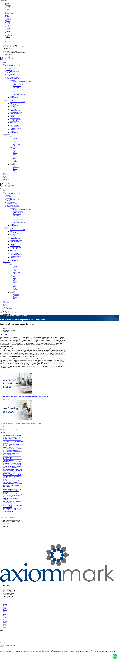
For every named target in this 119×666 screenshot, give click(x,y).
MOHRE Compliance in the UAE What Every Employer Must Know (12, 462)
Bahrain (8, 5)
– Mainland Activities (15, 119)
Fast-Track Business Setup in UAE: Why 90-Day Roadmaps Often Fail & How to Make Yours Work (13, 466)
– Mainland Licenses (15, 118)
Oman (8, 7)
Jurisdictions (6, 134)
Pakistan (8, 41)
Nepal (8, 40)
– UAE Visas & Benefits (16, 125)
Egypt (8, 26)
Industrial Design (10, 68)
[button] (5, 526)
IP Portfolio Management (12, 71)
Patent (8, 67)
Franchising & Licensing (12, 75)
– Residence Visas (14, 121)
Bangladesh (9, 35)
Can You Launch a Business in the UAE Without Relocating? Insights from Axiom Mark (12, 478)
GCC (7, 3)
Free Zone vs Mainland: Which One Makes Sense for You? (12, 459)
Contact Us (6, 179)
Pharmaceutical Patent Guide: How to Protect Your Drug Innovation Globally (13, 498)
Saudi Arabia (9, 10)
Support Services (14, 97)
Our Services (9, 100)
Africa (8, 22)
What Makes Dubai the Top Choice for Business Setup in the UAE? (12, 481)
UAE (7, 12)
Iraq (7, 15)
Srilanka (8, 42)
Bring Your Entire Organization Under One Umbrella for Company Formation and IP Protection (13, 446)
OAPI (8, 29)
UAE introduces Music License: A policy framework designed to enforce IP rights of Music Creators (13, 437)
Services (5, 64)
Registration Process (18, 91)
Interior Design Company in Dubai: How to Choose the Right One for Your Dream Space (12, 510)
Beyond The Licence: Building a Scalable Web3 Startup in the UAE (12, 474)
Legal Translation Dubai (12, 77)
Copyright (9, 70)
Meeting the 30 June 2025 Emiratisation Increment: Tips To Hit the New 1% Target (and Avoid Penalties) (12, 490)
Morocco (8, 28)
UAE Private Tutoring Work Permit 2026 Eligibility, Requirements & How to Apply (13, 441)
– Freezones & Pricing (15, 126)
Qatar (7, 9)
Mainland (12, 80)
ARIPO (8, 25)
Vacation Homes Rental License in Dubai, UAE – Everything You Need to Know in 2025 (12, 505)
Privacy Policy (3, 642)
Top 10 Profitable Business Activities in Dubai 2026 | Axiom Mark (12, 449)
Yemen (8, 21)
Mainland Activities (18, 84)
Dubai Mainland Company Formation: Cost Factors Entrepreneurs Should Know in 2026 (13, 453)
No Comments (3, 334)
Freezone (12, 89)
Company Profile (7, 308)
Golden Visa (16, 87)
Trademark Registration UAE (14, 65)
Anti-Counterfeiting (11, 74)
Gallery (5, 176)
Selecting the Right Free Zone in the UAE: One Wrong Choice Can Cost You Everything (12, 470)
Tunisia (8, 31)
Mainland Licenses (18, 83)
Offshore (12, 96)
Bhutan (8, 37)
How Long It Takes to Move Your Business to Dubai (12, 456)
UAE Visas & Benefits (19, 94)
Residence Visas (17, 86)
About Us (5, 177)
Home (4, 62)
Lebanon (8, 18)
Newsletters (6, 174)
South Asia (9, 32)
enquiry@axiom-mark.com (10, 597)
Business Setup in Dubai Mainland (22, 81)
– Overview (13, 116)
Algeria (8, 24)
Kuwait (8, 6)
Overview (15, 90)
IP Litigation (9, 73)
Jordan (8, 16)
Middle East (9, 13)
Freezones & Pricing (18, 93)
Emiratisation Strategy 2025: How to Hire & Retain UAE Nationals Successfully (12, 485)
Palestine (8, 19)
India (7, 38)
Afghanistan (9, 34)
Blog (4, 173)
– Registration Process (15, 128)
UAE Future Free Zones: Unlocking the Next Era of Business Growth (12, 494)
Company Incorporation (12, 78)
